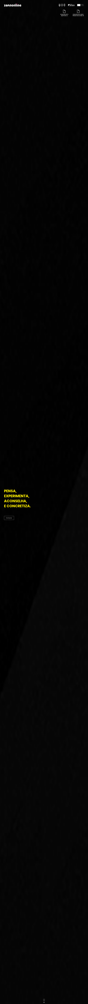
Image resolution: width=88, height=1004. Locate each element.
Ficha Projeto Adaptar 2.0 (64, 15)
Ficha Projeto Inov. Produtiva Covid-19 (78, 15)
